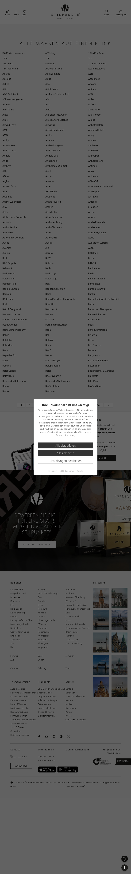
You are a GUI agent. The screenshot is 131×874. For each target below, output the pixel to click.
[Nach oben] (124, 867)
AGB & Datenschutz (67, 471)
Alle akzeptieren (65, 445)
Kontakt (80, 471)
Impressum (52, 471)
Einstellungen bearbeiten (66, 461)
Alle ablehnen (65, 453)
